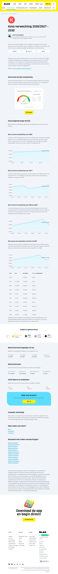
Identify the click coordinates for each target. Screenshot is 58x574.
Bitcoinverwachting (12, 443)
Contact (21, 532)
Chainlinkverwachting (13, 454)
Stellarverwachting (12, 457)
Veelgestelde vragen (23, 536)
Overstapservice (11, 543)
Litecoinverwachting (13, 459)
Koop (15, 4)
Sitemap (41, 543)
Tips (20, 540)
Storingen (10, 549)
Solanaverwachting (12, 448)
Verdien (31, 4)
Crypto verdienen (32, 538)
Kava (6, 13)
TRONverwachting (12, 450)
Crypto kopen (32, 536)
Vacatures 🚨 (11, 540)
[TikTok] (17, 564)
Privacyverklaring (43, 549)
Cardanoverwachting (13, 455)
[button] (13, 533)
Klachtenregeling (42, 558)
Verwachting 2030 (33, 7)
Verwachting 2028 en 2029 (21, 7)
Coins (25, 4)
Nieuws (37, 4)
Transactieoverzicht (43, 556)
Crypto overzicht (32, 541)
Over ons (10, 538)
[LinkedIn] (22, 564)
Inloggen (10, 536)
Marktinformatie (47, 7)
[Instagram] (9, 564)
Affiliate (20, 541)
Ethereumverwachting (13, 444)
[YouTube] (12, 564)
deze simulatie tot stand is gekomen (22, 68)
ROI (53, 7)
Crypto (30, 532)
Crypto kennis (32, 545)
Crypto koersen (32, 540)
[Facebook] (20, 564)
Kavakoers (10, 433)
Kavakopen (10, 431)
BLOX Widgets (11, 547)
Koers (20, 4)
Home (2, 13)
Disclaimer (41, 541)
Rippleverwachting (12, 446)
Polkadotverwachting (13, 461)
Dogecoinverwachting (13, 452)
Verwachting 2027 (11, 7)
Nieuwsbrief (21, 543)
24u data (40, 7)
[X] (14, 564)
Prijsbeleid (41, 550)
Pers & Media (21, 545)
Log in (41, 4)
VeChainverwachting (13, 463)
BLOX (9, 532)
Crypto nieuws (32, 543)
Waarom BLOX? (11, 541)
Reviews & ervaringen (13, 545)
